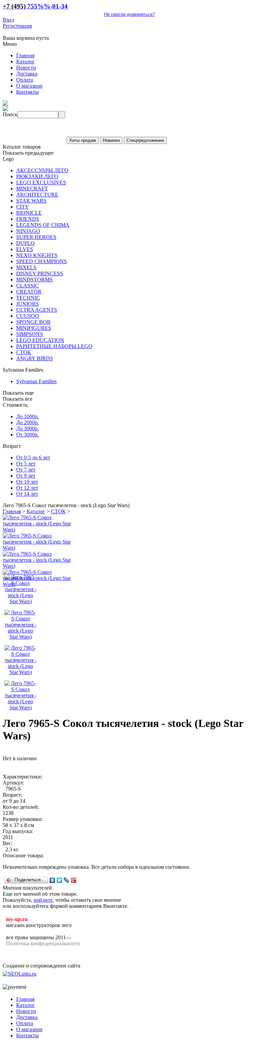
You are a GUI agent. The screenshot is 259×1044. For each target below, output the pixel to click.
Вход (8, 20)
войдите (43, 900)
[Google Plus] (73, 880)
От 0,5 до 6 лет (33, 457)
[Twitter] (59, 880)
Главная (12, 511)
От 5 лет (25, 463)
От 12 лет (27, 488)
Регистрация (17, 26)
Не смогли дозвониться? (129, 14)
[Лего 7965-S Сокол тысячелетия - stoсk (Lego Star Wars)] (38, 529)
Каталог (36, 511)
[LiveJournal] (66, 880)
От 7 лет (25, 469)
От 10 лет (27, 482)
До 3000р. (27, 428)
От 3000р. (27, 434)
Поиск (10, 114)
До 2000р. (27, 422)
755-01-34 (35, 6)
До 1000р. (27, 416)
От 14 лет (27, 494)
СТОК (58, 511)
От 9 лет (25, 476)
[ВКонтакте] (52, 880)
